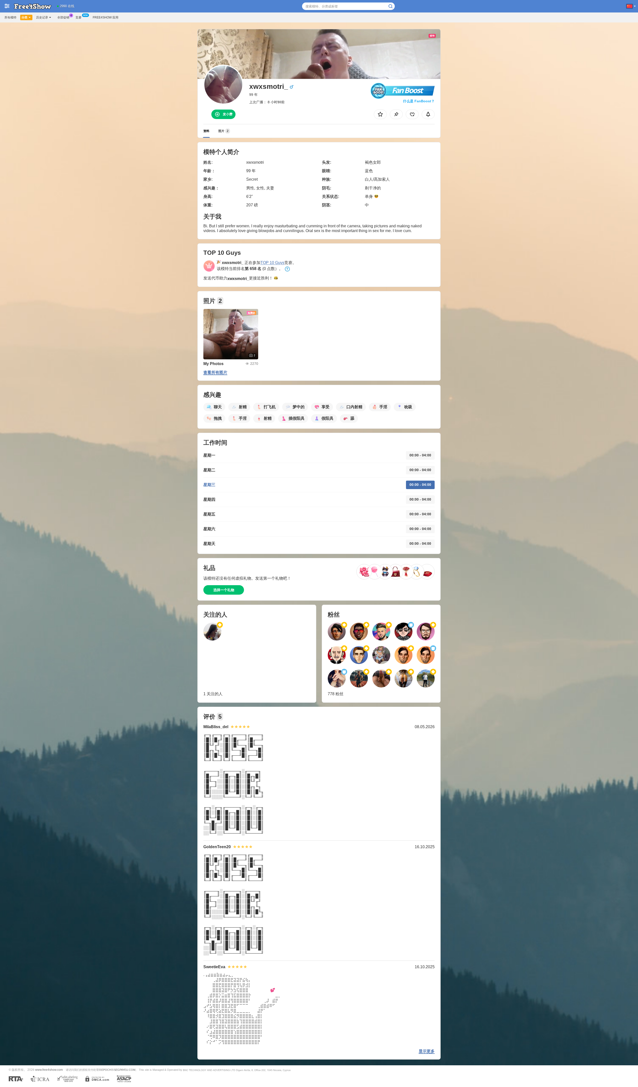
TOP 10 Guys (272, 263)
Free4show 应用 (105, 17)
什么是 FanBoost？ (419, 101)
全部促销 (63, 17)
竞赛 (78, 17)
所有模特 (10, 17)
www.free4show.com (49, 1069)
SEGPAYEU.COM (124, 1069)
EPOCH (106, 1069)
